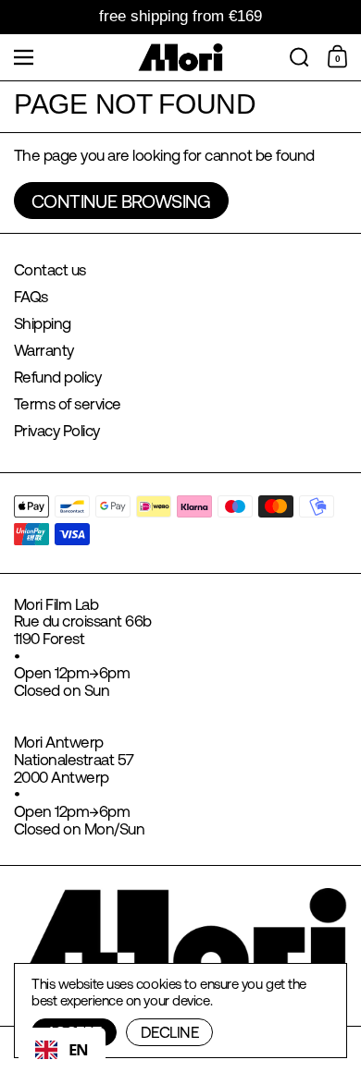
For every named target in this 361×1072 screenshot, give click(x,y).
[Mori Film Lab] (181, 57)
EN (78, 1049)
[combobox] (62, 1050)
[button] (299, 57)
